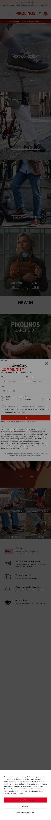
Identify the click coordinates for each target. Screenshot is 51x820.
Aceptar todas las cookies (25, 800)
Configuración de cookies (25, 812)
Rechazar (25, 806)
